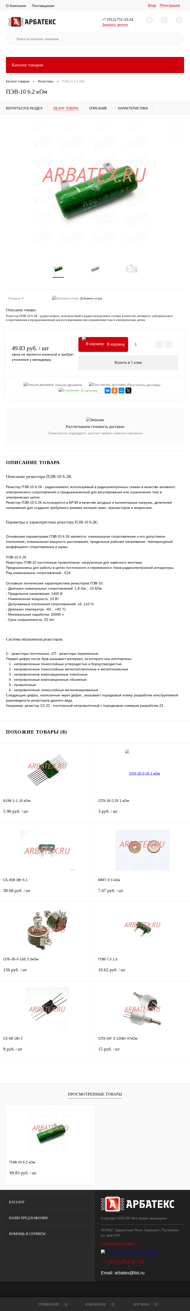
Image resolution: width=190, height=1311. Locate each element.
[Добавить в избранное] (178, 125)
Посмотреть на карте (118, 1243)
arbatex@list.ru (129, 1272)
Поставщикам (43, 6)
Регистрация (170, 5)
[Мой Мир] (121, 390)
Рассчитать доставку (144, 385)
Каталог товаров (27, 64)
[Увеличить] (95, 188)
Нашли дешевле (68, 385)
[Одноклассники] (115, 390)
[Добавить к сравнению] (178, 135)
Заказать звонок (115, 24)
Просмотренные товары (95, 1094)
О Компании (16, 6)
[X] (128, 390)
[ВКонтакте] (108, 390)
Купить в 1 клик (128, 362)
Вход (152, 5)
